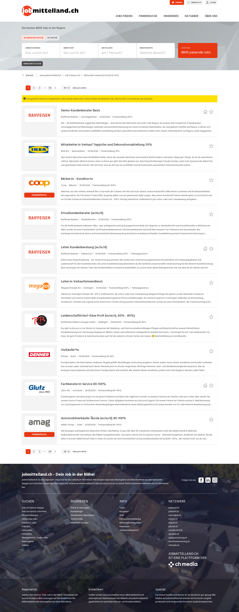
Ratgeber (124, 511)
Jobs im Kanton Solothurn (34, 511)
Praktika (26, 526)
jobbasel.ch (173, 508)
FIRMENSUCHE (148, 16)
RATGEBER (191, 16)
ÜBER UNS (211, 16)
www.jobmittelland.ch (50, 75)
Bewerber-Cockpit (80, 523)
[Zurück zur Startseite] (183, 566)
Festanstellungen (30, 515)
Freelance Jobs (29, 523)
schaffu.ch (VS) (175, 530)
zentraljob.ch (174, 515)
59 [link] (50, 88)
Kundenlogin (77, 511)
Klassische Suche (33, 38)
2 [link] (33, 88)
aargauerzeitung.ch (177, 538)
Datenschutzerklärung (130, 519)
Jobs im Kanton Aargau (33, 508)
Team (122, 508)
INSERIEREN (171, 16)
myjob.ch (172, 523)
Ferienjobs (27, 534)
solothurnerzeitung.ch (179, 541)
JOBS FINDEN (124, 16)
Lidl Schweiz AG (72, 75)
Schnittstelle (77, 519)
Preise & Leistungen (80, 508)
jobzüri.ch (173, 526)
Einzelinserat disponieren (83, 515)
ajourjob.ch (173, 534)
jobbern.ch (173, 511)
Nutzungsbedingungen (130, 523)
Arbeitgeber (28, 541)
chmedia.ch (173, 545)
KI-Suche (52, 38)
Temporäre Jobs (29, 519)
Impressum (125, 526)
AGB (122, 515)
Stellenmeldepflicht (129, 530)
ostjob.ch (173, 519)
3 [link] (39, 88)
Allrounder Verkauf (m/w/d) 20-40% (101, 75)
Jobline (25, 545)
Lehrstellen (27, 530)
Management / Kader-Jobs (35, 538)
